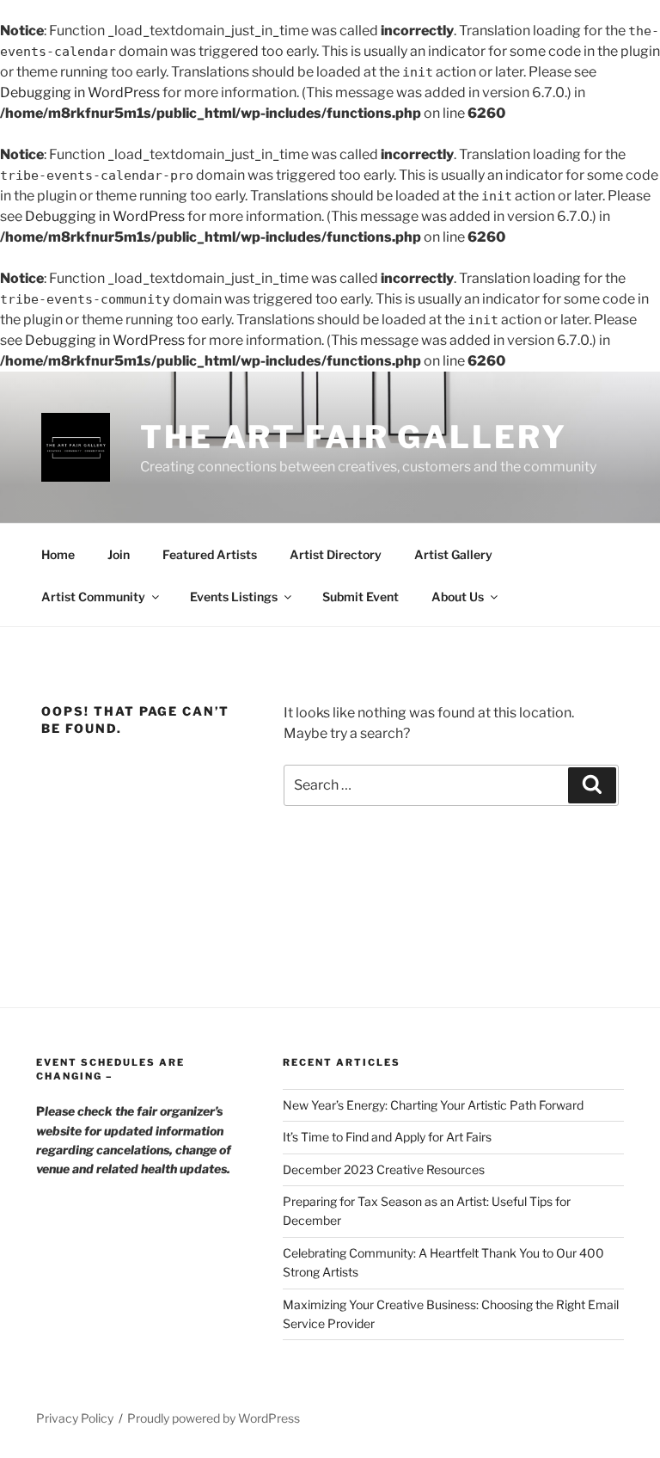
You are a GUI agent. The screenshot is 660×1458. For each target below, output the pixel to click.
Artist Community (93, 596)
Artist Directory (336, 554)
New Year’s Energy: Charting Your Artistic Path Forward (433, 1105)
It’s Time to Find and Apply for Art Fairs (387, 1136)
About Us (457, 596)
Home (58, 554)
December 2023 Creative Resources (384, 1169)
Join (118, 554)
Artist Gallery (453, 554)
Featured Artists (209, 554)
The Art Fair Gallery (353, 437)
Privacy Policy (74, 1418)
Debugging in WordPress (80, 92)
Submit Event (360, 596)
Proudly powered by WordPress (213, 1418)
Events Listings (234, 596)
